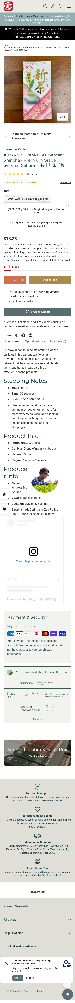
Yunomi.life (16, 991)
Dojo (44, 875)
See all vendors (37, 826)
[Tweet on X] (16, 335)
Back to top (37, 891)
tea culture (47, 872)
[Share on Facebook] (23, 335)
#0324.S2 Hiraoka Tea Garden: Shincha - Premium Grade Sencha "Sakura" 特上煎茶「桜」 (36, 49)
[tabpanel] (37, 476)
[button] (61, 6)
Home (7, 45)
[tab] (12, 341)
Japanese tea (30, 872)
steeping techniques (30, 418)
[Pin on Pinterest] (30, 335)
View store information (21, 300)
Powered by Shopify (33, 991)
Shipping (16, 260)
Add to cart (50, 279)
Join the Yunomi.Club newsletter (32, 16)
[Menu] (69, 6)
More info (37, 719)
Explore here (37, 756)
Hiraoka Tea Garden (15, 149)
